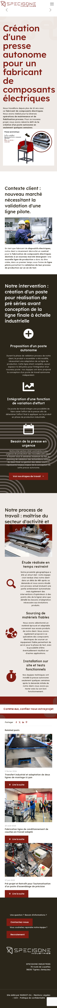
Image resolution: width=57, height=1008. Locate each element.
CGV (16, 998)
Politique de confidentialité (32, 998)
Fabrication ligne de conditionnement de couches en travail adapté (26, 830)
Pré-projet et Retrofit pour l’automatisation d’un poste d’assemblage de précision (28, 885)
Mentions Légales (42, 995)
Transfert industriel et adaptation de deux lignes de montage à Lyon (27, 776)
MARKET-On (26, 995)
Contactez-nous (20, 922)
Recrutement (18, 934)
